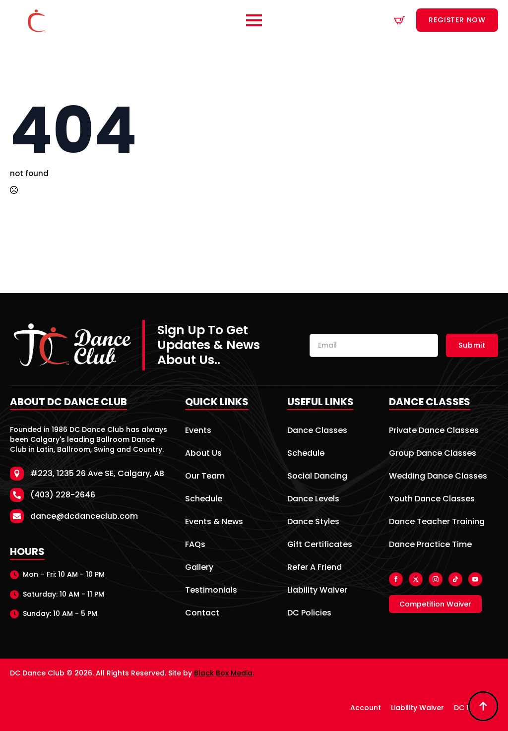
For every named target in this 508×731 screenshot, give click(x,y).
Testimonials (211, 591)
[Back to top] (483, 706)
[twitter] (416, 579)
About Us (203, 454)
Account (365, 708)
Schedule (203, 499)
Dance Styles (313, 522)
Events (198, 431)
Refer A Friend (314, 568)
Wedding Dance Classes (438, 477)
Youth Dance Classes (432, 499)
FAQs (195, 545)
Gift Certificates (319, 545)
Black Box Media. (224, 673)
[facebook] (396, 579)
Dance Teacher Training (437, 522)
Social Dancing (317, 477)
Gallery (199, 568)
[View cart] (399, 20)
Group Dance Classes (432, 454)
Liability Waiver (317, 591)
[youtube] (475, 579)
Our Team (205, 477)
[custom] (455, 579)
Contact (202, 613)
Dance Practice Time (430, 545)
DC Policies (309, 613)
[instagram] (436, 579)
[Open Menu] (254, 20)
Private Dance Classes (434, 431)
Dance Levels (313, 499)
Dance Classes (317, 431)
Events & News (214, 522)
